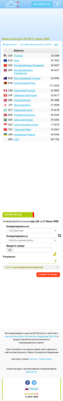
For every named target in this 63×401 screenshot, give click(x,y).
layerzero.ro (31, 372)
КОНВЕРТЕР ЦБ (42, 4)
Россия (33, 389)
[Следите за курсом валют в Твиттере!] (34, 382)
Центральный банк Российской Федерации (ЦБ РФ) (31, 336)
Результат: (9, 256)
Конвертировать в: (17, 236)
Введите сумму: (15, 245)
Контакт (33, 359)
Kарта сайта (45, 359)
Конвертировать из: (18, 226)
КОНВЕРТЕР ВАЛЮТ (48, 274)
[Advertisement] (31, 24)
